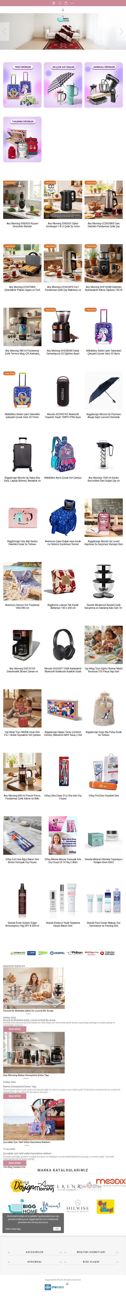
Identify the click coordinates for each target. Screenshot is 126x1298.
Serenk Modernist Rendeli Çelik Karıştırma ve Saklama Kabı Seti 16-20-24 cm (104, 608)
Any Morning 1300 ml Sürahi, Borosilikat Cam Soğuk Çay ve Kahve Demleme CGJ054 (104, 480)
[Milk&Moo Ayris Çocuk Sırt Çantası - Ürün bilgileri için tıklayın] (63, 454)
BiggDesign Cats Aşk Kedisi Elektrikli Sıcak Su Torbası (22, 543)
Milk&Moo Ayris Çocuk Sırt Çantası (63, 477)
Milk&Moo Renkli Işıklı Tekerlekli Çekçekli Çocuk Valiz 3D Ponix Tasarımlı (22, 417)
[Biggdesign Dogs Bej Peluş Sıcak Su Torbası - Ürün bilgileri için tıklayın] (104, 708)
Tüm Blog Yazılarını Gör (14, 1167)
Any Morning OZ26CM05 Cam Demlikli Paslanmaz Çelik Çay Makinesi (104, 226)
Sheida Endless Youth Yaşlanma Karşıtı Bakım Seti (63, 924)
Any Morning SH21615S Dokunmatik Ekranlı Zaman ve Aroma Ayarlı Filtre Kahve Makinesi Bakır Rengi (22, 673)
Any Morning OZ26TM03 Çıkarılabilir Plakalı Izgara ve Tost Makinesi (22, 290)
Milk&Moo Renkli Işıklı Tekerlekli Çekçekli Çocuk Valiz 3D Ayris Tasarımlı (103, 353)
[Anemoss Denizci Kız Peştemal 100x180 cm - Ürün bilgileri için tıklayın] (22, 581)
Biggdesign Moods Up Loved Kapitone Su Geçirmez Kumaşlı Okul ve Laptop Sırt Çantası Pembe (104, 544)
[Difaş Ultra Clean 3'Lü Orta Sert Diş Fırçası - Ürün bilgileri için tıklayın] (63, 772)
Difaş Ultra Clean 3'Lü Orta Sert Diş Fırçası (63, 797)
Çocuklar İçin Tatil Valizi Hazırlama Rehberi (26, 1142)
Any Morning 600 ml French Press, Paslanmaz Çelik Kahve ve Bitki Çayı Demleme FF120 (22, 798)
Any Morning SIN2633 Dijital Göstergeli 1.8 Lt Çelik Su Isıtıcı (63, 225)
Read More (15, 1029)
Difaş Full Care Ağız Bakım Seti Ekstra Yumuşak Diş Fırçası (22, 861)
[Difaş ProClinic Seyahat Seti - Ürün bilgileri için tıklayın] (104, 772)
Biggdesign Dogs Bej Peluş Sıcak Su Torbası (104, 733)
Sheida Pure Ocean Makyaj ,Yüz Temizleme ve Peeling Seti (103, 924)
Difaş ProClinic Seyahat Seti (104, 795)
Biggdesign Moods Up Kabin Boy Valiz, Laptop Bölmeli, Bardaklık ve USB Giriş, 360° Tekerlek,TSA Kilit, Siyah (22, 482)
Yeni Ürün (10, 183)
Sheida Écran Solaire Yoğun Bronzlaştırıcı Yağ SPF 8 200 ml (22, 924)
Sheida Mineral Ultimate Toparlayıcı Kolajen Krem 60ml (103, 861)
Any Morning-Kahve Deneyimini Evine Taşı (26, 1075)
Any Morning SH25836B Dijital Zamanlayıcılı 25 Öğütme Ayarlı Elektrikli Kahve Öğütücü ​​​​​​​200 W (63, 353)
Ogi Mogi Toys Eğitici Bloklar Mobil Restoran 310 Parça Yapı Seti (103, 670)
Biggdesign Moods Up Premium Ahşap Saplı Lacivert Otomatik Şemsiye (104, 417)
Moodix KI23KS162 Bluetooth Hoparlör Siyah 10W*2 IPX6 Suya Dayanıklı (63, 417)
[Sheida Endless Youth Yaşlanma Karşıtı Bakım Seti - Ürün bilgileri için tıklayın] (63, 899)
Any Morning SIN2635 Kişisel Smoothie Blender (22, 225)
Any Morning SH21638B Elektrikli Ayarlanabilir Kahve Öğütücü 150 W (103, 288)
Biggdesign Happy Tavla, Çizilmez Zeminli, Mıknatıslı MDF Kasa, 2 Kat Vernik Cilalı (63, 735)
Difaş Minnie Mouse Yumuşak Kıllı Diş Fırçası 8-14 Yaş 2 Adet (63, 861)
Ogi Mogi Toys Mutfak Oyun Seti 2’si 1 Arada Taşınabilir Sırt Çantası (22, 733)
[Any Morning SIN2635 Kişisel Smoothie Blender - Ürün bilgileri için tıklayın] (22, 200)
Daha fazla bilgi (13, 1229)
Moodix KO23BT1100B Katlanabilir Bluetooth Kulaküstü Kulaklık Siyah (63, 670)
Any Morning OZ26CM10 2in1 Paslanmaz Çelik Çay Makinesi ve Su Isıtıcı (63, 290)
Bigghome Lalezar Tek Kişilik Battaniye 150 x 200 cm (63, 606)
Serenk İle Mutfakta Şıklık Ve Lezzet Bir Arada (28, 1010)
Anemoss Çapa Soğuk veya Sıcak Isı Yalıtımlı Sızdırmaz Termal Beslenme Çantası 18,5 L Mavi (63, 544)
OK (57, 1229)
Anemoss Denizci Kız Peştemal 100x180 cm (22, 606)
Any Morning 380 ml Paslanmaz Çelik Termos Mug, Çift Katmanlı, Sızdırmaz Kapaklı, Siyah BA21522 (22, 353)
